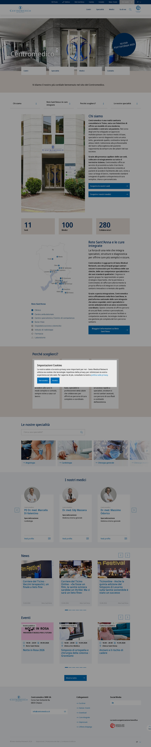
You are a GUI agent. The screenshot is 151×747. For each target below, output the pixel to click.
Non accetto (43, 380)
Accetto (55, 380)
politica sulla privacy (99, 375)
